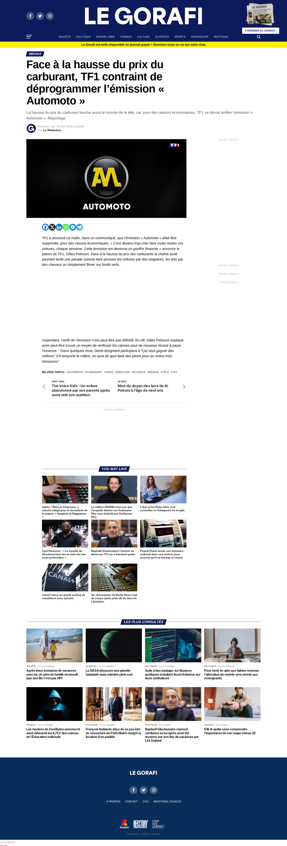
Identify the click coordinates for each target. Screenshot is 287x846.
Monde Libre (105, 36)
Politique (83, 36)
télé (165, 372)
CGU (146, 801)
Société (65, 36)
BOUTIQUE (221, 36)
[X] (52, 227)
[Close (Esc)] (1, 842)
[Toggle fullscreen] (9, 842)
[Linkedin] (59, 227)
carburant (94, 372)
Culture (143, 36)
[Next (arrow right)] (5, 845)
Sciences (162, 36)
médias (154, 372)
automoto (75, 372)
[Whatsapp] (65, 227)
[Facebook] (45, 227)
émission (123, 372)
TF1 (175, 372)
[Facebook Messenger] (72, 227)
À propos (113, 801)
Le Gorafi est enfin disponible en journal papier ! (143, 44)
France (126, 36)
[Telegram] (79, 227)
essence (139, 372)
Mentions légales (167, 801)
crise (109, 372)
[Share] (5, 842)
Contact (131, 801)
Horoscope (200, 36)
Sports (179, 36)
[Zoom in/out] (13, 842)
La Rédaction (52, 130)
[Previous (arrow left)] (1, 845)
